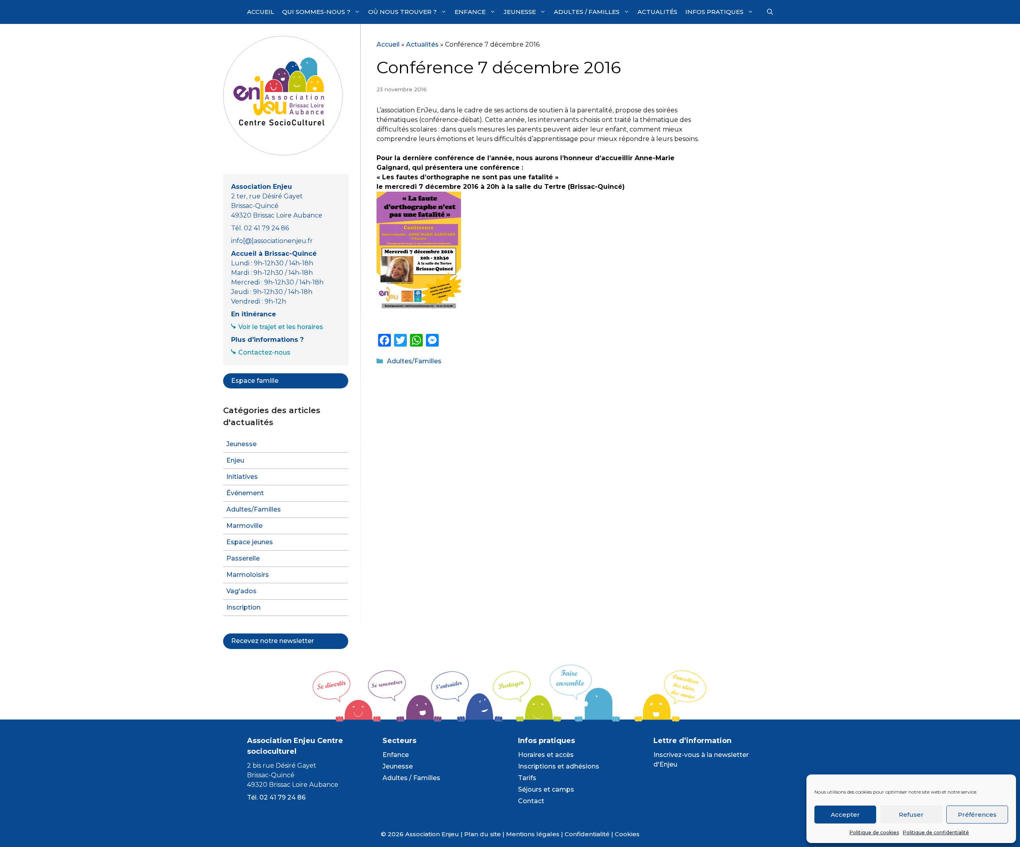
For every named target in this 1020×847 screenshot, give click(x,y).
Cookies (627, 834)
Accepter (845, 814)
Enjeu (235, 460)
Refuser (911, 814)
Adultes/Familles (414, 361)
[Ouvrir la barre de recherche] (770, 12)
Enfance (470, 12)
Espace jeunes (249, 542)
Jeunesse (520, 12)
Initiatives (242, 476)
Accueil (260, 12)
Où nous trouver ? (402, 12)
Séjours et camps (546, 789)
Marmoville (244, 525)
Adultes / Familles (587, 12)
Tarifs (527, 778)
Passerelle (243, 558)
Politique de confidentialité (936, 832)
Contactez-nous (264, 352)
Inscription (243, 607)
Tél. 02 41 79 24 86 (276, 797)
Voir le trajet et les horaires (280, 327)
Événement (245, 493)
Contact (531, 801)
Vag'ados (241, 591)
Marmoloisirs (247, 574)
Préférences (977, 814)
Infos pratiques (714, 12)
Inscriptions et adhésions (558, 766)
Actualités (657, 12)
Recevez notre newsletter (272, 641)
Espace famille (255, 380)
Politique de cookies (874, 832)
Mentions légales (532, 834)
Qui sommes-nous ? (316, 12)
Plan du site (482, 834)
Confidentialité (587, 834)
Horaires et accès (546, 755)
